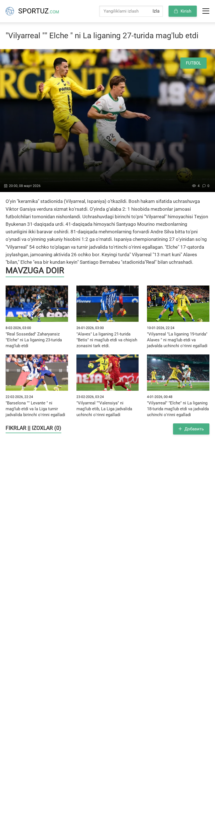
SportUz (38, 11)
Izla (156, 11)
